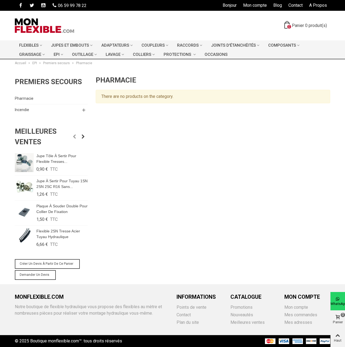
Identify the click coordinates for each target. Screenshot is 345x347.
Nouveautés (241, 314)
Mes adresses (298, 322)
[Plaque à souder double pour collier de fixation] (24, 212)
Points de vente (191, 307)
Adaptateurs (115, 45)
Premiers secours (48, 82)
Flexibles (29, 45)
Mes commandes (300, 314)
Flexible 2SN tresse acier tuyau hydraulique (58, 234)
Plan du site (188, 322)
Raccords (188, 45)
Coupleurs (153, 45)
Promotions (241, 307)
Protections (178, 54)
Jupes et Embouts (70, 45)
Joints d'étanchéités (233, 45)
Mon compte (296, 307)
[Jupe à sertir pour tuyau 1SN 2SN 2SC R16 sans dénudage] (24, 187)
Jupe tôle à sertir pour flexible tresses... (56, 159)
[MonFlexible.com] (44, 25)
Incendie (22, 110)
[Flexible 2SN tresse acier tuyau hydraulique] (24, 237)
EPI (57, 54)
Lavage (113, 54)
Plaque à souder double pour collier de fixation (62, 209)
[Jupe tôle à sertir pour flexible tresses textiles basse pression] (24, 162)
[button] (74, 137)
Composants (282, 45)
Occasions (216, 54)
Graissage (30, 54)
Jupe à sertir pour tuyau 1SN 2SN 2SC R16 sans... (62, 184)
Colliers (142, 54)
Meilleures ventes (36, 136)
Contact (184, 314)
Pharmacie (24, 98)
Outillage (82, 54)
